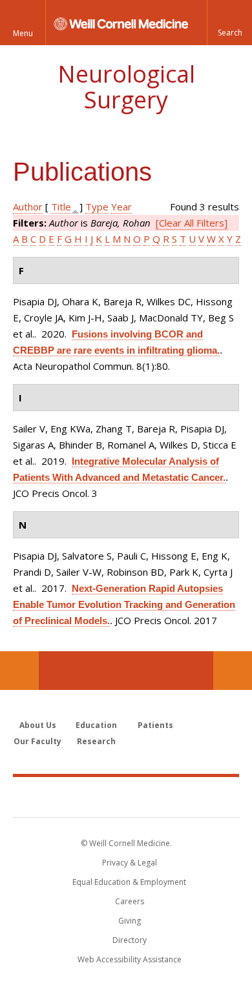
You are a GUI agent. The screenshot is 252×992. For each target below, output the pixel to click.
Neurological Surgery (126, 87)
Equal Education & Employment (129, 881)
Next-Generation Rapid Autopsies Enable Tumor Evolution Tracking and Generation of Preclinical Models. (124, 604)
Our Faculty (37, 741)
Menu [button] (23, 33)
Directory (129, 940)
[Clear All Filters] (191, 222)
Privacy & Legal (129, 862)
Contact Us (232, 670)
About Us (37, 725)
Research (96, 741)
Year (121, 206)
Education (96, 725)
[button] (229, 22)
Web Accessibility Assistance (130, 959)
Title (61, 206)
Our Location (19, 670)
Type (97, 206)
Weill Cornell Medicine (126, 796)
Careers (129, 901)
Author (28, 206)
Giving (129, 920)
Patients (155, 725)
